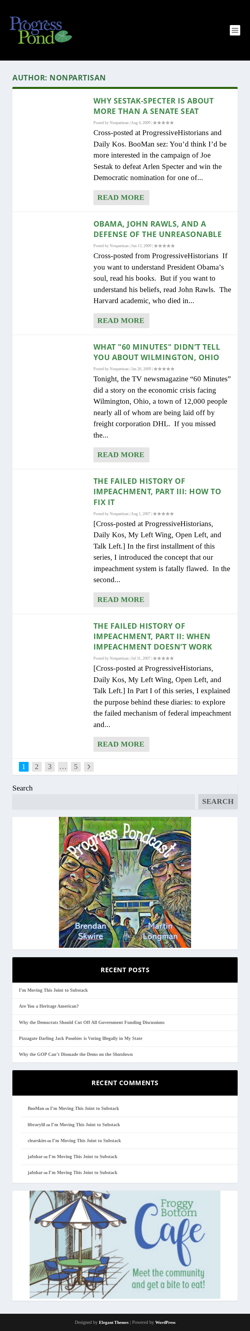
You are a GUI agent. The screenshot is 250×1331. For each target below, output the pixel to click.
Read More (120, 197)
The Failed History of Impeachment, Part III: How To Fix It (157, 491)
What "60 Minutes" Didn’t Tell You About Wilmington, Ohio (156, 352)
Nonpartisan (119, 122)
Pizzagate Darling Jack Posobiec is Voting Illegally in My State (80, 1038)
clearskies (37, 1140)
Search (22, 788)
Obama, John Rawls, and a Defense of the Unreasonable (157, 228)
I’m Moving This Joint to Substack (53, 990)
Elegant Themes (114, 1322)
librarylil (36, 1124)
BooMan (36, 1108)
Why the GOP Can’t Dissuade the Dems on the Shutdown (76, 1054)
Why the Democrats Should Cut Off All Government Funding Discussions (91, 1022)
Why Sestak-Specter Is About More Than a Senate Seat (153, 105)
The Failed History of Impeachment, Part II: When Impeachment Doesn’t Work (152, 636)
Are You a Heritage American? (49, 1006)
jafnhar (35, 1156)
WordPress (165, 1322)
